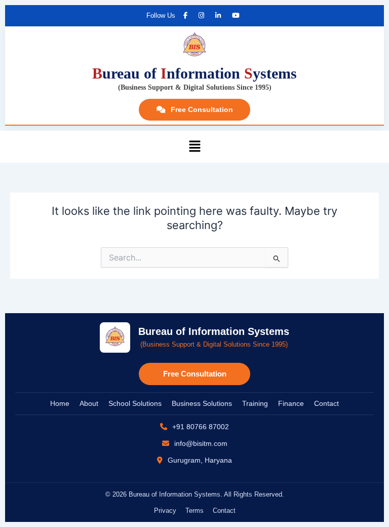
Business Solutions (202, 403)
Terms (194, 510)
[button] (194, 147)
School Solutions (135, 403)
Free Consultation (202, 109)
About (89, 403)
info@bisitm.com (199, 443)
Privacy (165, 510)
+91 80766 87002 (199, 427)
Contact (326, 403)
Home (59, 403)
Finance (291, 403)
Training (255, 403)
